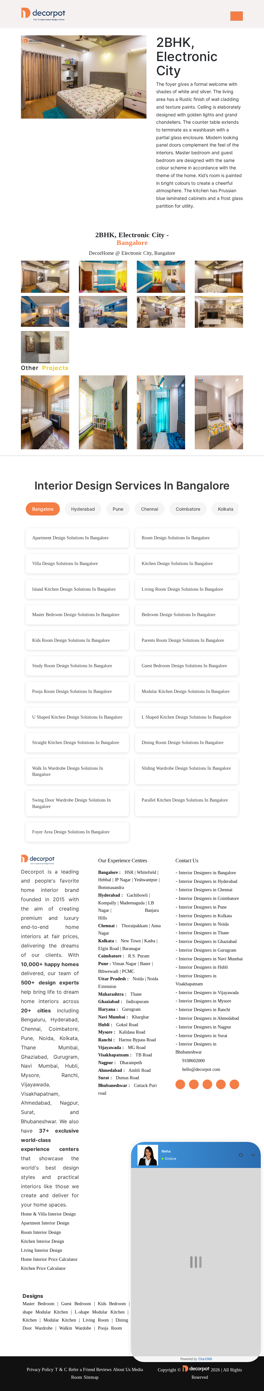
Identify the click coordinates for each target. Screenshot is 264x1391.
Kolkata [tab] (225, 509)
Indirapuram (137, 1001)
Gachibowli (137, 895)
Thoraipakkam (134, 925)
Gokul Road (127, 1024)
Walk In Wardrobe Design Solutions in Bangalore (67, 771)
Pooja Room (110, 1328)
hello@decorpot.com (201, 1069)
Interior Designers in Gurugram (207, 950)
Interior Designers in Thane (204, 932)
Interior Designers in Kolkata (205, 915)
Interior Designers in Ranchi (204, 1009)
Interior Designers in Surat (203, 1035)
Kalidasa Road (132, 1032)
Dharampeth (131, 1062)
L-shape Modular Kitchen (100, 1312)
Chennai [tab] (149, 509)
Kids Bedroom (112, 1303)
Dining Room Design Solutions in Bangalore (182, 742)
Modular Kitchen (59, 1320)
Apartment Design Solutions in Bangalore (70, 537)
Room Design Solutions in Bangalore (176, 537)
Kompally (107, 903)
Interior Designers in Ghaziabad (208, 941)
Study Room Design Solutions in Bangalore (72, 665)
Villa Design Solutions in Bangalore (65, 563)
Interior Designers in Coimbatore (209, 898)
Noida (138, 978)
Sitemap (91, 1377)
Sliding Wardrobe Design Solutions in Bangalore (186, 768)
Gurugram (131, 1009)
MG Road (137, 1047)
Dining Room (129, 1320)
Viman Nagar (124, 963)
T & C (61, 1369)
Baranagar (131, 948)
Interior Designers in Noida (204, 924)
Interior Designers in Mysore (205, 1001)
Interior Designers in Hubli (203, 967)
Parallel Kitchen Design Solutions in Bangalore (185, 800)
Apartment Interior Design (45, 1223)
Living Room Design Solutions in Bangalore (182, 589)
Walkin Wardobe (75, 1328)
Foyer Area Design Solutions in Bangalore (70, 832)
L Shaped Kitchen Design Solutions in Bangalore (186, 717)
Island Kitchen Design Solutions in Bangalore (74, 589)
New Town (131, 940)
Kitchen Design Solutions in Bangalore (177, 563)
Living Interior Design (41, 1250)
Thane (136, 994)
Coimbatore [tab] (188, 509)
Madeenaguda (132, 903)
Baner (145, 963)
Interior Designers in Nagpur (205, 1027)
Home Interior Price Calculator (49, 1259)
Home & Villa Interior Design (48, 1214)
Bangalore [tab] (42, 509)
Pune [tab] (118, 509)
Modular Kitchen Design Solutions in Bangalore (186, 691)
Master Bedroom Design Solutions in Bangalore (75, 614)
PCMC (128, 971)
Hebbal (104, 879)
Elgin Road (108, 948)
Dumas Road (127, 1077)
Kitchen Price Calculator (43, 1268)
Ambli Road (139, 1070)
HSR (129, 872)
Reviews (103, 1369)
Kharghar (140, 1017)
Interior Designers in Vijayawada (209, 992)
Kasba (149, 940)
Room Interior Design (41, 1232)
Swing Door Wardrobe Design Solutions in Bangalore (71, 803)
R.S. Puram (138, 956)
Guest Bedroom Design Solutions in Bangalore (184, 665)
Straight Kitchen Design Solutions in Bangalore (75, 742)
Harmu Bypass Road (137, 1039)
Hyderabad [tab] (83, 509)
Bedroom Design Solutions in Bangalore (178, 614)
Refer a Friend (82, 1369)
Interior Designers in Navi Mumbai (211, 958)
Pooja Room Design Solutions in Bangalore (72, 691)
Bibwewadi (108, 971)
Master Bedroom (38, 1303)
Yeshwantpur (146, 879)
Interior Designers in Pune (203, 907)
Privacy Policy (40, 1369)
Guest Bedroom (76, 1303)
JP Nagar (123, 879)
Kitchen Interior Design (42, 1241)
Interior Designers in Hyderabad (208, 881)
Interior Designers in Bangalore (207, 872)
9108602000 (193, 1060)
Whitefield (146, 872)
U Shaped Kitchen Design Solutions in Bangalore (77, 717)
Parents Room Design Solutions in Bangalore (183, 640)
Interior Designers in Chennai (205, 889)
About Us (121, 1369)
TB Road (144, 1055)
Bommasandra (111, 887)
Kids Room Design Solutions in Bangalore (71, 640)
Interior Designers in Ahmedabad (209, 1018)
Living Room (96, 1320)
